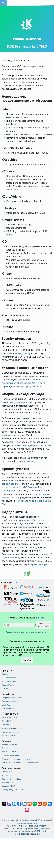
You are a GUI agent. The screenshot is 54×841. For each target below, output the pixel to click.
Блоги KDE (6, 721)
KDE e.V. (5, 775)
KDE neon (6, 688)
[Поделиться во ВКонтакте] (50, 802)
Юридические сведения (27, 834)
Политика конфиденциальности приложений (21, 763)
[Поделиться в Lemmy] (35, 802)
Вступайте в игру (37, 564)
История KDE (7, 783)
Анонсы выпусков (27, 39)
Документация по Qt (11, 701)
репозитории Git (10, 484)
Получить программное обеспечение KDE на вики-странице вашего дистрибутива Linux (24, 383)
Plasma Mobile (8, 685)
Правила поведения (10, 755)
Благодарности (8, 735)
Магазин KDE (7, 772)
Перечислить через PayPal (43, 625)
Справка (5, 748)
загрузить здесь (18, 402)
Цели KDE (6, 705)
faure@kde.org (23, 353)
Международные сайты (12, 790)
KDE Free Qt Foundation (12, 779)
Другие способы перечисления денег (27, 632)
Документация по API (11, 697)
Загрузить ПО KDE (10, 752)
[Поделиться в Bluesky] (14, 802)
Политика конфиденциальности (16, 759)
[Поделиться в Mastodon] (9, 802)
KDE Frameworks (9, 681)
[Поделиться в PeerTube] (45, 802)
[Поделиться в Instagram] (27, 809)
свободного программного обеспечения (24, 520)
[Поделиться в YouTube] (40, 802)
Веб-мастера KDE (31, 820)
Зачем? (41, 617)
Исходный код (8, 708)
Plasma (5, 674)
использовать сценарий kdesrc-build (31, 445)
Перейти (27, 660)
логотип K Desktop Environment (30, 826)
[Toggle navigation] (51, 3)
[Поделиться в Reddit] (30, 802)
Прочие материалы (10, 732)
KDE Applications (9, 678)
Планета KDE (7, 725)
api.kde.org (29, 461)
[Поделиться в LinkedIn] (24, 802)
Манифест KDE (8, 786)
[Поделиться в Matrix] (4, 802)
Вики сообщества (9, 745)
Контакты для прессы (11, 728)
